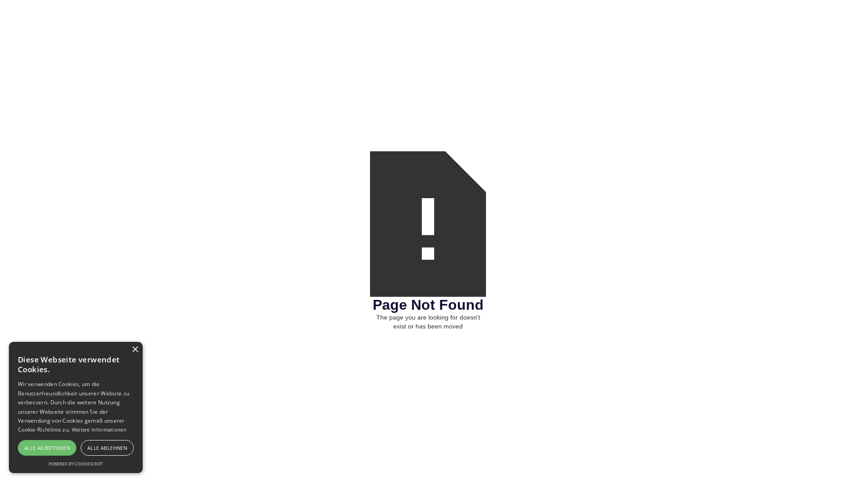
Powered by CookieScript (76, 464)
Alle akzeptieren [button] (47, 448)
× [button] (135, 349)
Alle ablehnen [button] (107, 448)
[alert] (76, 407)
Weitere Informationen (99, 429)
